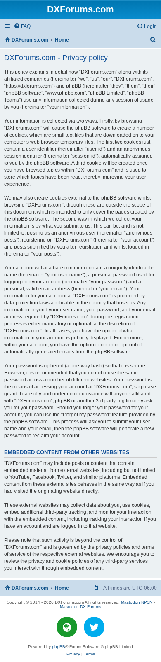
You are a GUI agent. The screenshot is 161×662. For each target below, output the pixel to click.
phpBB (58, 646)
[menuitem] (22, 26)
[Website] (67, 627)
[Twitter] (94, 627)
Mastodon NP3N (136, 602)
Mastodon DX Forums (80, 606)
